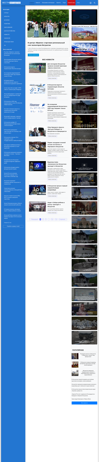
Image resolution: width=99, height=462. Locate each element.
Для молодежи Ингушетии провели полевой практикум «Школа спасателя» (13, 61)
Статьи (6, 12)
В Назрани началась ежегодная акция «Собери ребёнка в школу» (12, 210)
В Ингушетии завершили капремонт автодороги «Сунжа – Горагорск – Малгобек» (13, 154)
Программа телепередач (48, 2)
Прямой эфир (71, 2)
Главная (32, 2)
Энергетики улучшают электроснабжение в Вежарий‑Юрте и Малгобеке (13, 190)
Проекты (58, 2)
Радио (64, 2)
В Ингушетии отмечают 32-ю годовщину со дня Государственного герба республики (13, 139)
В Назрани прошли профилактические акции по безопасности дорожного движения (13, 82)
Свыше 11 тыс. (8, 222)
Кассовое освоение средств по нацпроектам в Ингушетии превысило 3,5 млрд (12, 110)
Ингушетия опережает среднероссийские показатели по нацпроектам (12, 182)
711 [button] (52, 219)
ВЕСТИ (11, 3)
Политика (7, 23)
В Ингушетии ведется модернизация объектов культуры (12, 67)
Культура (6, 16)
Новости (38, 2)
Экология (7, 38)
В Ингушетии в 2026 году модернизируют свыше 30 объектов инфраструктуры (13, 103)
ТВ (5, 45)
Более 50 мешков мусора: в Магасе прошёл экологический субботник (13, 204)
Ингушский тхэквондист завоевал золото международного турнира (12, 117)
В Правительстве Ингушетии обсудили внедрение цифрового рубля (12, 161)
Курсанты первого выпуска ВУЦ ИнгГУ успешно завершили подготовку (12, 197)
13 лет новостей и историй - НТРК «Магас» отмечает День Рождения (12, 88)
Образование (8, 27)
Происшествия (9, 41)
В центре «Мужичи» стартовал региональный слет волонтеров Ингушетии (12, 53)
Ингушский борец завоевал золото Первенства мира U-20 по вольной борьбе (13, 217)
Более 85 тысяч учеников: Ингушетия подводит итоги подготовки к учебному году (11, 175)
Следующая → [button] (63, 219)
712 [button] (56, 219)
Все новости (84, 403)
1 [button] (40, 219)
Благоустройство (9, 31)
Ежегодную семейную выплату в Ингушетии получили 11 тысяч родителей (12, 146)
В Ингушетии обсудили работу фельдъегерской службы (11, 168)
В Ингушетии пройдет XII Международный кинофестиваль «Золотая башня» (12, 124)
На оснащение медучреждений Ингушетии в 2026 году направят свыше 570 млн (12, 74)
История (6, 20)
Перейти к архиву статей (13, 226)
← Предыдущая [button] (34, 219)
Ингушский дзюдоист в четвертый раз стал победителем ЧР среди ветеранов (12, 95)
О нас (78, 2)
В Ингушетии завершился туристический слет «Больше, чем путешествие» (12, 131)
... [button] (48, 219)
